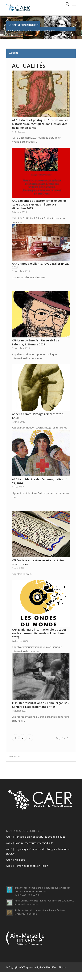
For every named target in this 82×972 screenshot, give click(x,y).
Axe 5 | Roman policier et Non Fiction (27, 865)
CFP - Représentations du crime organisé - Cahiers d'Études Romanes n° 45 (40, 705)
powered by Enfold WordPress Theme (46, 967)
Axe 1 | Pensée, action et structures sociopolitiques (35, 836)
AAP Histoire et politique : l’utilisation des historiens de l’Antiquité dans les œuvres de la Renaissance (40, 123)
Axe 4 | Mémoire (15, 859)
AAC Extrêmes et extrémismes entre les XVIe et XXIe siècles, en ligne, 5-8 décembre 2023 (39, 204)
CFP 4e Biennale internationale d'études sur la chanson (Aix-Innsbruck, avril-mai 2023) (39, 633)
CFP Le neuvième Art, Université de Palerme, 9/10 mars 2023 (35, 342)
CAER (22, 967)
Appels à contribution (23, 25)
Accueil (27, 30)
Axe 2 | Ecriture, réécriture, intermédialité (29, 843)
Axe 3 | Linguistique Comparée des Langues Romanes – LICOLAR (38, 851)
